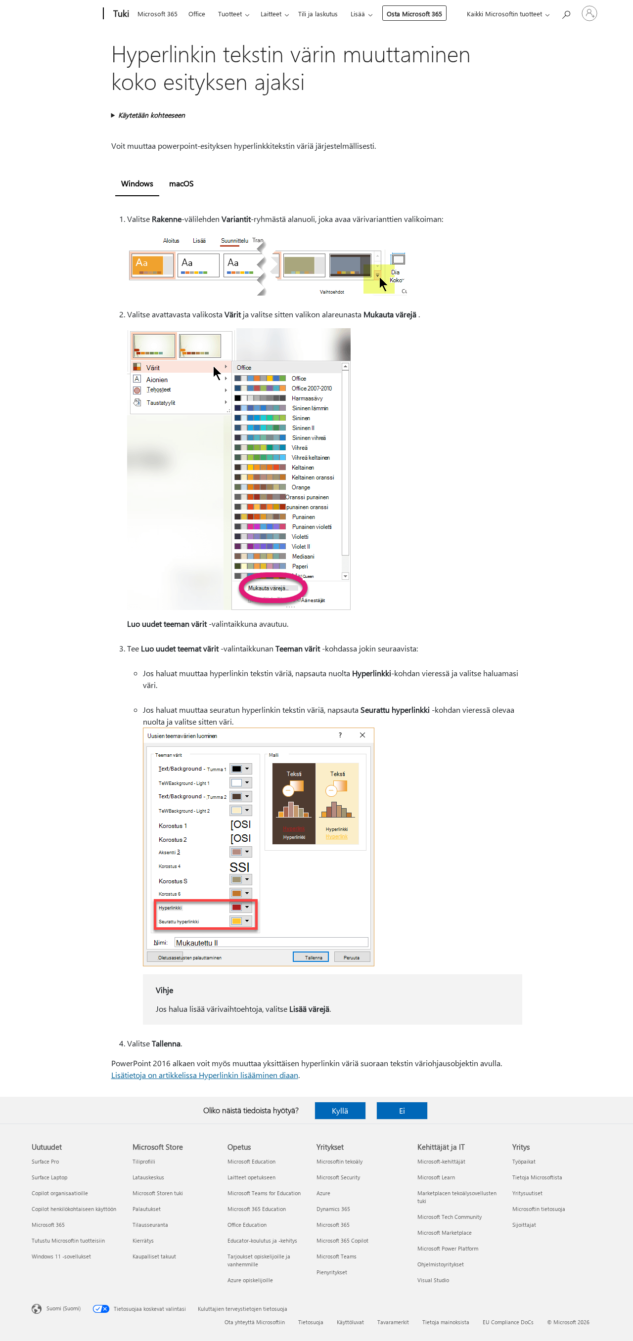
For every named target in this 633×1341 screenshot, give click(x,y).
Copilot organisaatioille (60, 1193)
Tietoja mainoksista (445, 1322)
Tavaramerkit (393, 1322)
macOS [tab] (181, 183)
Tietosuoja (310, 1322)
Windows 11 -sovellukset (61, 1256)
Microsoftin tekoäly (339, 1161)
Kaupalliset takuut (154, 1256)
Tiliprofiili (144, 1161)
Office (196, 13)
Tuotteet (230, 13)
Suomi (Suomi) (63, 1308)
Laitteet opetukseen (251, 1177)
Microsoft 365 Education (256, 1208)
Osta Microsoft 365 (414, 13)
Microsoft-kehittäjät (441, 1161)
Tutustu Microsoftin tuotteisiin (68, 1240)
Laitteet (271, 13)
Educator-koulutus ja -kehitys (262, 1240)
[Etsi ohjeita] (566, 12)
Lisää (358, 13)
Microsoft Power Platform (447, 1248)
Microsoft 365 (157, 13)
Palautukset (147, 1208)
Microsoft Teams (336, 1256)
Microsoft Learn (436, 1177)
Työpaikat (524, 1161)
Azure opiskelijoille (250, 1280)
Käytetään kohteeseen (151, 115)
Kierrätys (143, 1240)
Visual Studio (433, 1280)
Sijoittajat (524, 1224)
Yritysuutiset (527, 1193)
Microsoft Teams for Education (264, 1193)
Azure (323, 1193)
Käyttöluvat (350, 1322)
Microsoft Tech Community (449, 1216)
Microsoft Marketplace (444, 1232)
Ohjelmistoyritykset (440, 1264)
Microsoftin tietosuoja (538, 1208)
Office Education (247, 1224)
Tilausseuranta (150, 1224)
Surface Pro (45, 1161)
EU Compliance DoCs (508, 1322)
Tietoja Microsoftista (537, 1177)
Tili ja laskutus (318, 13)
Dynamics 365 (333, 1208)
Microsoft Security (338, 1177)
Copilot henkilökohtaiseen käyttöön (74, 1208)
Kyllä (340, 1110)
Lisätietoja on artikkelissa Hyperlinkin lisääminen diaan (204, 1075)
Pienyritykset (331, 1272)
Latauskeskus (148, 1177)
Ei (402, 1110)
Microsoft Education (251, 1161)
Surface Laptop (49, 1177)
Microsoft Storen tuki (158, 1193)
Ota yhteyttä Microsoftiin (255, 1322)
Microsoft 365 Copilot (342, 1240)
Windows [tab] (137, 183)
